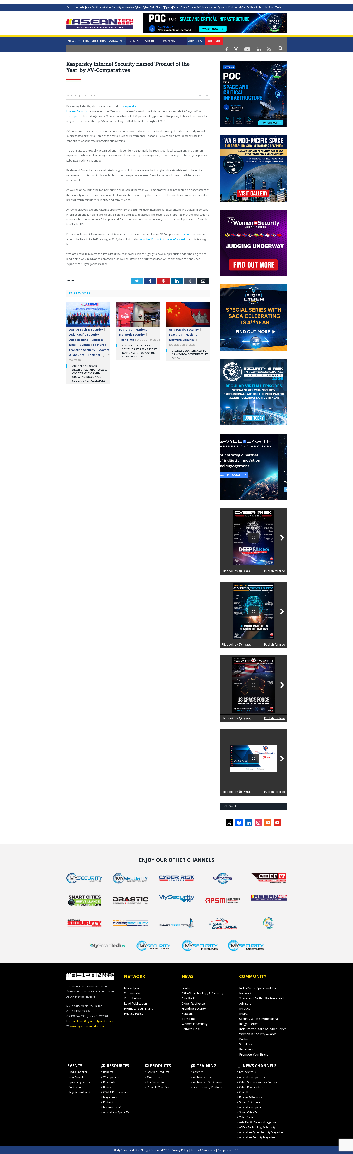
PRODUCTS (160, 1065)
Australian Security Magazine (257, 1137)
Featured (99, 345)
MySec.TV (244, 7)
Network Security (132, 334)
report (75, 116)
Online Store (155, 1077)
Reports (108, 1072)
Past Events (76, 1087)
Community (132, 993)
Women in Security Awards (258, 1034)
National (204, 95)
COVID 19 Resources (115, 1092)
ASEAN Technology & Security (202, 993)
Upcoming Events (79, 1082)
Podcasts (109, 1102)
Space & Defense (250, 1102)
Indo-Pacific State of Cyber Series (263, 1029)
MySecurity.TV (112, 1107)
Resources (150, 41)
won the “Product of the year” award (162, 239)
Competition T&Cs (229, 1150)
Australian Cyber (131, 7)
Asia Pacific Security (84, 334)
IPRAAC (244, 1008)
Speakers (245, 1044)
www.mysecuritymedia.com (87, 1026)
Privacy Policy (133, 1013)
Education (188, 1013)
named (186, 234)
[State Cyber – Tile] (253, 350)
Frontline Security (82, 350)
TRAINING (168, 41)
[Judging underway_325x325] (253, 275)
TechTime (126, 340)
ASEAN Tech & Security (86, 329)
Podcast (233, 7)
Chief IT (159, 7)
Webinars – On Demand (208, 1082)
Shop (181, 41)
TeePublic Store (156, 1082)
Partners (245, 1039)
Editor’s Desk (191, 1029)
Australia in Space (250, 1107)
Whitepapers (111, 1077)
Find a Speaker (78, 1072)
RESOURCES (117, 1065)
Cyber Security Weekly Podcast (258, 1082)
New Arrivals (76, 1077)
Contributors (94, 41)
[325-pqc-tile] (253, 126)
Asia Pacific (92, 7)
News (72, 41)
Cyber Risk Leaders (251, 1087)
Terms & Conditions (203, 1150)
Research (109, 1082)
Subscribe (213, 41)
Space (168, 7)
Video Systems (219, 7)
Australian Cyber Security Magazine (261, 1132)
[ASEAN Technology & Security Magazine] (99, 25)
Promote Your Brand (138, 1008)
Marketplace (132, 988)
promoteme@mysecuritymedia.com (91, 1021)
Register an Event (79, 1092)
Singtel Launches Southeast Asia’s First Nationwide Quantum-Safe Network (139, 351)
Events (133, 41)
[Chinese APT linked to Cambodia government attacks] (188, 316)
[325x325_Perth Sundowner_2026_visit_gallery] (253, 200)
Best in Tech (257, 7)
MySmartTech (273, 7)
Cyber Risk (148, 7)
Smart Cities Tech (249, 1112)
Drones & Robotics (199, 7)
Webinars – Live (203, 1077)
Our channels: (76, 7)
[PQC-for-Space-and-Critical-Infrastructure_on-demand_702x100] (215, 32)
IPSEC (243, 1013)
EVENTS (74, 1065)
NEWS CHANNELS (258, 1065)
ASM (72, 95)
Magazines (116, 41)
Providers (246, 1049)
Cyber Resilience (193, 1003)
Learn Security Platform (207, 1087)
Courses (198, 1072)
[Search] (281, 48)
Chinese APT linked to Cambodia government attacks (190, 354)
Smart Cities (180, 7)
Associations (78, 340)
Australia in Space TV (116, 1112)
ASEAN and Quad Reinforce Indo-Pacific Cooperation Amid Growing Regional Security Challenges (90, 373)
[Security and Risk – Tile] (253, 424)
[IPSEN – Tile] (253, 499)
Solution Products (158, 1072)
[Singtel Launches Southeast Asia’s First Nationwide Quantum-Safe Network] (138, 316)
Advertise (195, 41)
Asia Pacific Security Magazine (258, 1122)
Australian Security (110, 7)
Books (107, 1087)
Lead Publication (135, 1003)
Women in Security (195, 1024)
